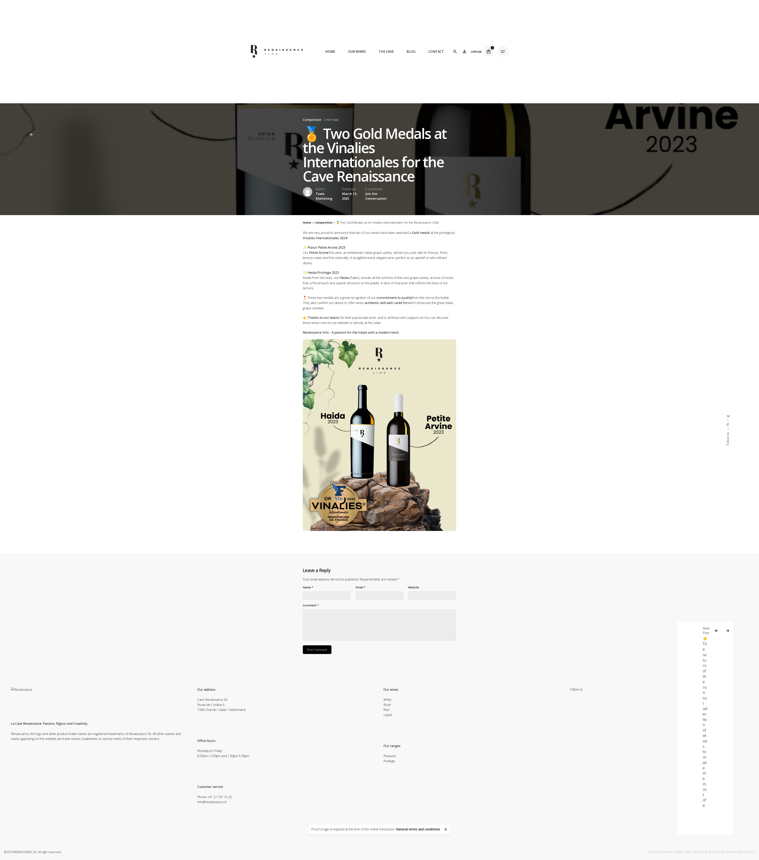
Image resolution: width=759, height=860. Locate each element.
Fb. (728, 424)
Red (386, 710)
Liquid (387, 715)
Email (360, 587)
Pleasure (389, 756)
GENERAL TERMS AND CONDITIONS (685, 852)
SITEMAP (653, 852)
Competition (312, 120)
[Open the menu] (502, 51)
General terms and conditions (418, 829)
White (387, 699)
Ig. (728, 416)
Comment (311, 605)
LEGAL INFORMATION (725, 852)
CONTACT (749, 852)
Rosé (387, 705)
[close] (446, 829)
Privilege (389, 761)
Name (308, 587)
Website (413, 587)
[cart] (488, 51)
